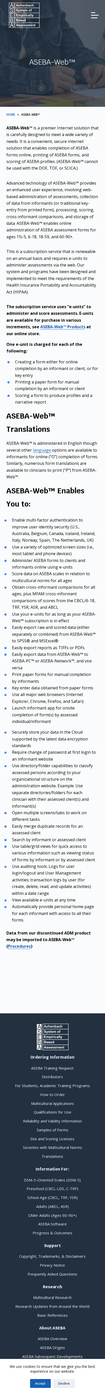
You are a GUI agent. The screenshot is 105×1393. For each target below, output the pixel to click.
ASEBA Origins (52, 1347)
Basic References (52, 1315)
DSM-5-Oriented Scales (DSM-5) (52, 1179)
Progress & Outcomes (52, 1232)
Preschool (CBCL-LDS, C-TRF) (52, 1188)
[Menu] (95, 15)
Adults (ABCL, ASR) (52, 1206)
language (42, 450)
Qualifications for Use (52, 1112)
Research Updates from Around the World (52, 1306)
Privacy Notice (52, 1265)
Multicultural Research (52, 1297)
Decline (64, 1383)
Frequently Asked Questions (52, 1274)
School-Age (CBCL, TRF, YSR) (52, 1197)
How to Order (52, 1094)
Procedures (19, 946)
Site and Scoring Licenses (52, 1138)
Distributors (52, 1076)
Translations (52, 1156)
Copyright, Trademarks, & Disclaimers (52, 1256)
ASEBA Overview (52, 1338)
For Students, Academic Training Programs (52, 1085)
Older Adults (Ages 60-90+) (52, 1215)
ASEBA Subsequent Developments (52, 1356)
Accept (40, 1383)
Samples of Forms (52, 1129)
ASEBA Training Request (52, 1068)
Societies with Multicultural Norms (52, 1147)
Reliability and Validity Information (52, 1120)
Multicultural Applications (52, 1103)
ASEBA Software (52, 1223)
